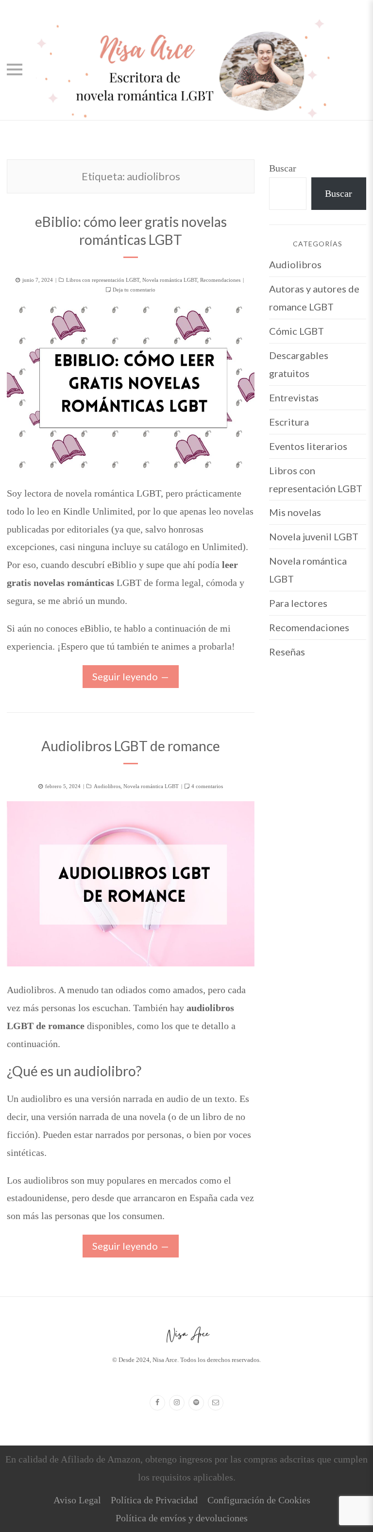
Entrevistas (294, 397)
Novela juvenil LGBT (313, 536)
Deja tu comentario (134, 290)
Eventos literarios (308, 446)
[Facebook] (157, 1403)
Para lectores (298, 603)
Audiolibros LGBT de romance (130, 746)
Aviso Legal (77, 1500)
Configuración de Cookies (258, 1500)
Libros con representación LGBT (102, 280)
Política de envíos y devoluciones (182, 1518)
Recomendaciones (220, 280)
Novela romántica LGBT (169, 280)
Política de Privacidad (154, 1500)
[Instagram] (177, 1403)
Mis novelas (295, 512)
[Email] (215, 1403)
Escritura (289, 422)
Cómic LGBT (296, 331)
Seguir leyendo (125, 676)
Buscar (282, 168)
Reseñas (287, 651)
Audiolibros (107, 786)
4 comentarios (207, 786)
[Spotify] (196, 1403)
